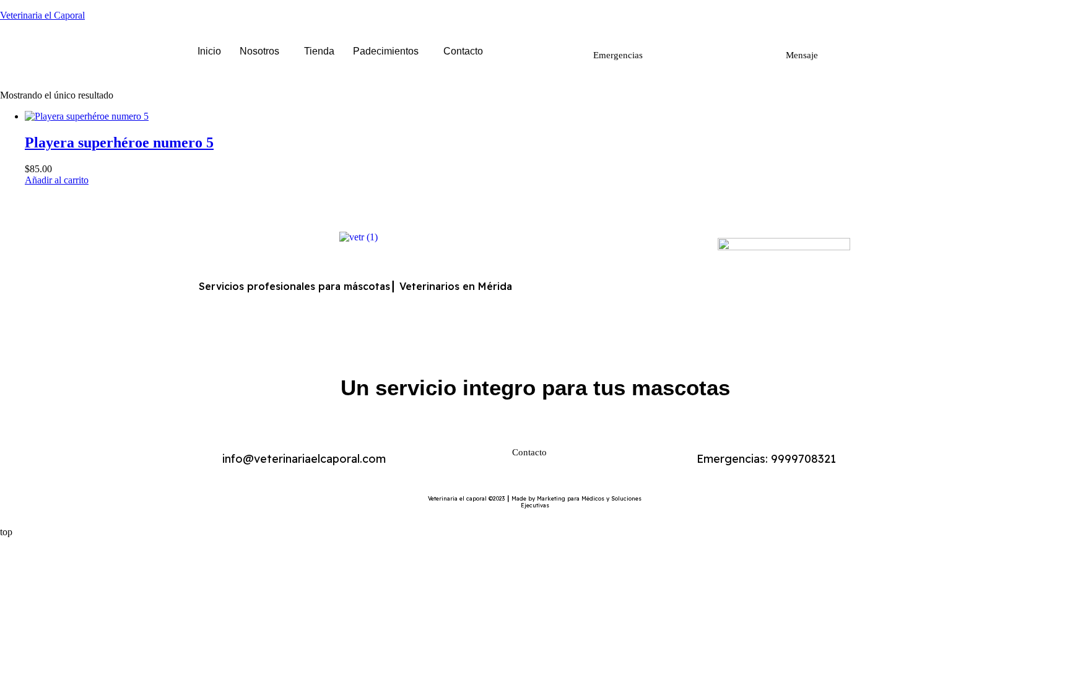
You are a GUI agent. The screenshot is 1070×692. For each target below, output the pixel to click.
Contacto (463, 51)
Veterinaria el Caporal (42, 15)
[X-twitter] (609, 282)
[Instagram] (643, 282)
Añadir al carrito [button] (57, 180)
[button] (262, 51)
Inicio (209, 51)
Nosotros (259, 51)
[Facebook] (575, 282)
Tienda (319, 51)
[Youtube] (677, 282)
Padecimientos (386, 51)
